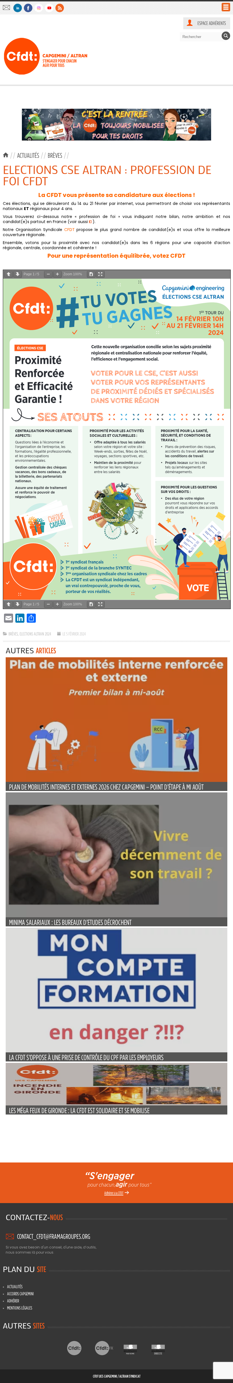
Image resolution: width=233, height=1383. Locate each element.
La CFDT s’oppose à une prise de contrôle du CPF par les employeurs (86, 1057)
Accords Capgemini (20, 1293)
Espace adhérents (211, 23)
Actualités (28, 155)
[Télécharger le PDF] (91, 274)
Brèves (55, 155)
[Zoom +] (57, 274)
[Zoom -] (48, 274)
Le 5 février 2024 (74, 633)
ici (90, 222)
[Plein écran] (100, 274)
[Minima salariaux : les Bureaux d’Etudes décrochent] (116, 916)
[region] (116, 125)
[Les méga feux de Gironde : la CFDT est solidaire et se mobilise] (116, 1104)
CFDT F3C (107, 1348)
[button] (116, 125)
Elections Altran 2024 (35, 633)
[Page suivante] (17, 274)
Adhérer (13, 1300)
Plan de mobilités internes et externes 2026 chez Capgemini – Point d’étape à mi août (106, 787)
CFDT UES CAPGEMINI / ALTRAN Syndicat (116, 1376)
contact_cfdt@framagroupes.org (8, 7)
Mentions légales (19, 1308)
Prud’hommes (135, 1348)
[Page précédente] (8, 274)
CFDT (79, 1348)
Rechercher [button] (226, 36)
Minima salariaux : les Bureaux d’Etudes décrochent (70, 922)
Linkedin (17, 8)
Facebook (28, 8)
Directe (163, 1348)
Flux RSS (59, 8)
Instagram (38, 8)
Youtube (49, 8)
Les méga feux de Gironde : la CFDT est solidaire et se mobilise (79, 1110)
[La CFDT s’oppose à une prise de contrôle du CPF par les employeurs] (116, 1051)
